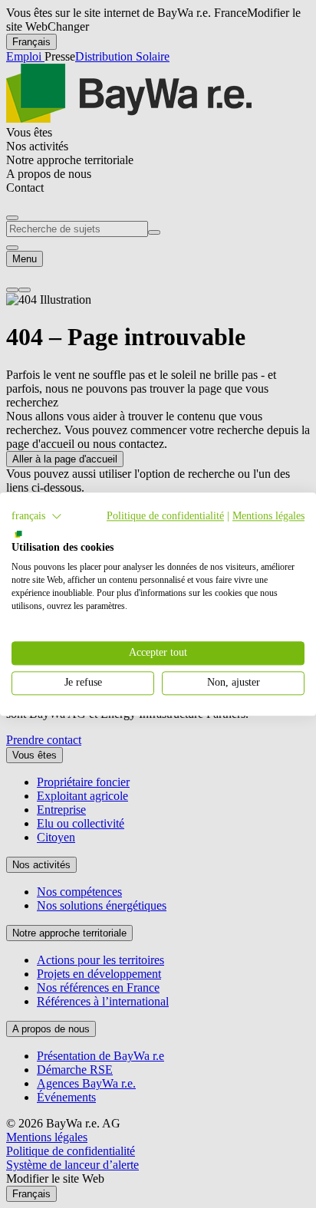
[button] (37, 516)
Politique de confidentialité (165, 516)
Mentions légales (268, 516)
